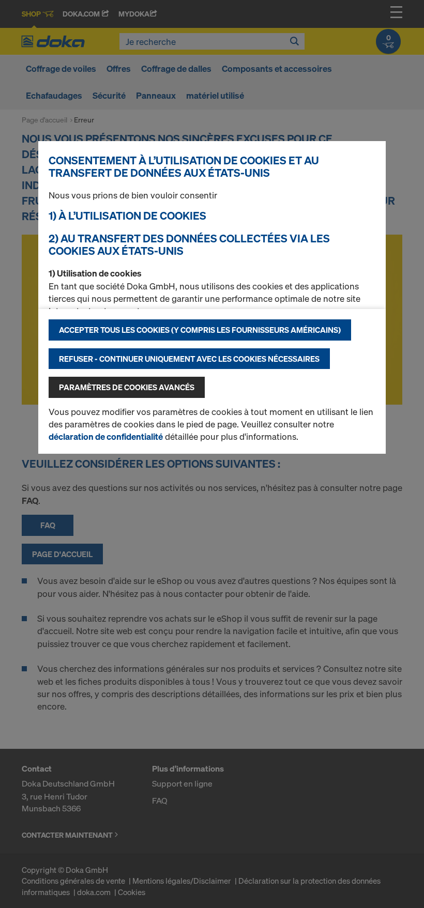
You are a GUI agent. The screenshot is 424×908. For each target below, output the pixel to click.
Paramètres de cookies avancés (126, 387)
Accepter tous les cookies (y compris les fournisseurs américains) (200, 330)
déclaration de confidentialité (106, 436)
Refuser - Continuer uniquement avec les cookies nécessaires (189, 358)
